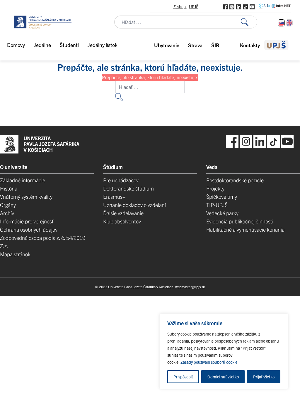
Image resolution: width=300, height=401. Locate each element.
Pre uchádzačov (121, 180)
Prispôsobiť (183, 376)
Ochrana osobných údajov (28, 229)
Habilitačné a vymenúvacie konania (245, 229)
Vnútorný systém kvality (26, 196)
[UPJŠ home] (276, 45)
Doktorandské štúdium (128, 188)
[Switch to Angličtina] (289, 23)
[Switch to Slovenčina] (281, 23)
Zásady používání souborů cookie (208, 362)
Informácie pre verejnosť (27, 221)
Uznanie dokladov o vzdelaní (134, 204)
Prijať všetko (264, 376)
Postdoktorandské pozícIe (235, 180)
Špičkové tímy (221, 196)
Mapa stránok (15, 254)
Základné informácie (22, 180)
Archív (7, 213)
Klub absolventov (122, 221)
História (8, 188)
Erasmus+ (114, 196)
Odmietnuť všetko (223, 376)
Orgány (8, 204)
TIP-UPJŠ (217, 204)
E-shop (180, 6)
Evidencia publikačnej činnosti (239, 221)
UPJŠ (193, 6)
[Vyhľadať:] (249, 22)
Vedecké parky (222, 213)
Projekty (215, 188)
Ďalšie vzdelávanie (123, 213)
